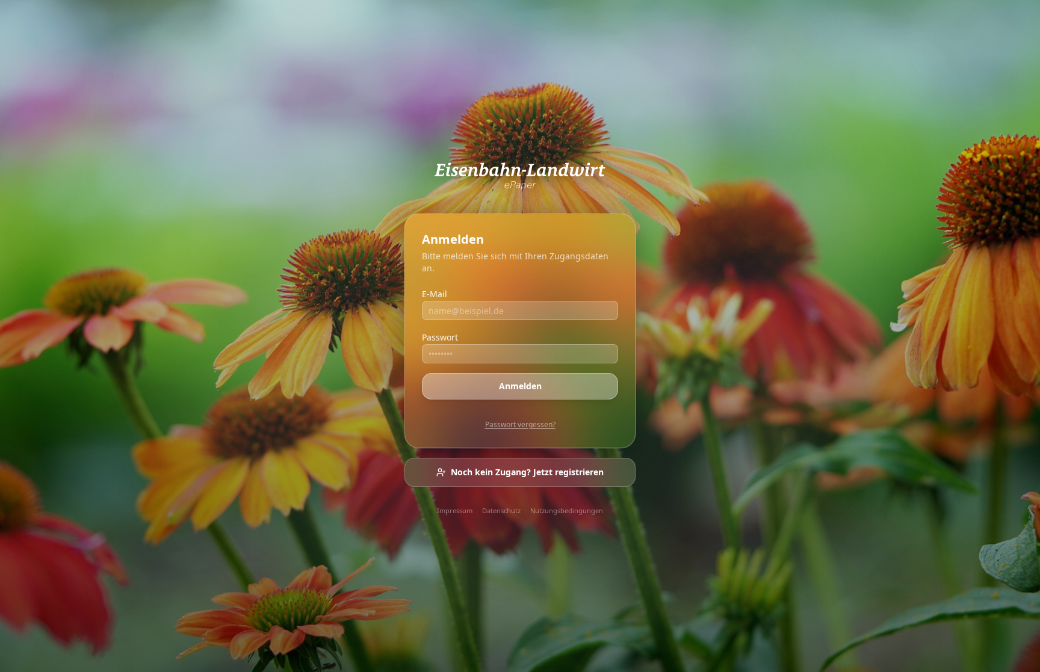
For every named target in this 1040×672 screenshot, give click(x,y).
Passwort (440, 337)
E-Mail (434, 294)
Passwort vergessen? (520, 424)
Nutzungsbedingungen (566, 510)
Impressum (454, 510)
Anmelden (520, 386)
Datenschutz (501, 510)
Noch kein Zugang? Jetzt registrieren (527, 472)
